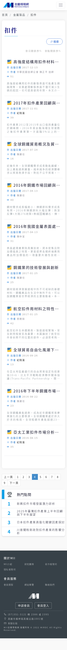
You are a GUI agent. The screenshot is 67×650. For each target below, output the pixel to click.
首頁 (5, 15)
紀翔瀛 (21, 113)
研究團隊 (29, 564)
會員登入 (43, 605)
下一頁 (14, 483)
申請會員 (24, 605)
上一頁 (8, 477)
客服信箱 (13, 623)
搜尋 (56, 41)
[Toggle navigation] (60, 5)
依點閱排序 (52, 50)
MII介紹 (8, 564)
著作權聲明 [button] (51, 564)
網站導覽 (29, 584)
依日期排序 (32, 50)
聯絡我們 (50, 584)
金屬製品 (19, 15)
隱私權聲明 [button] (10, 569)
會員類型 (8, 584)
